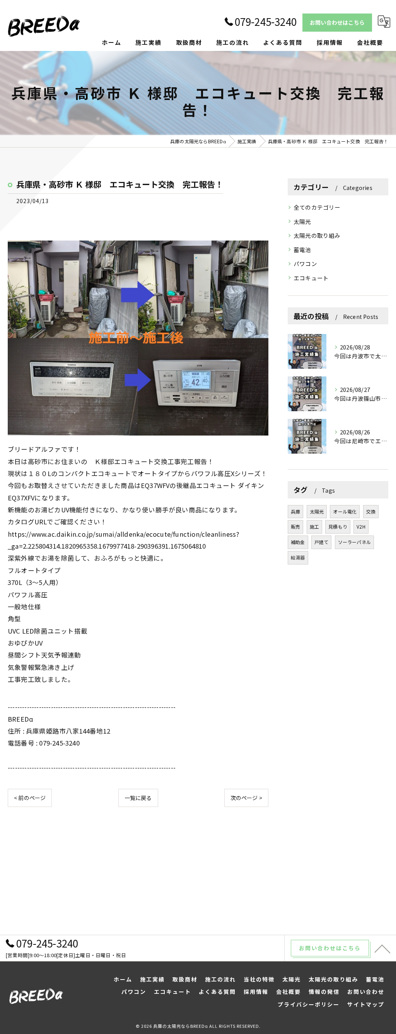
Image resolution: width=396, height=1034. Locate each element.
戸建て (321, 542)
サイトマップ (365, 1004)
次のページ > (246, 798)
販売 (295, 526)
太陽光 (302, 221)
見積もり (337, 526)
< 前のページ (30, 798)
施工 (314, 526)
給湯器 (298, 557)
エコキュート (311, 278)
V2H (361, 526)
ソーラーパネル (354, 542)
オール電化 (345, 511)
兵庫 (295, 511)
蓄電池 (302, 250)
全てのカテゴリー (317, 207)
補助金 (298, 542)
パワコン (305, 263)
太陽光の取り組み (317, 235)
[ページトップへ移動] (382, 948)
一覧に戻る (138, 798)
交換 (371, 511)
